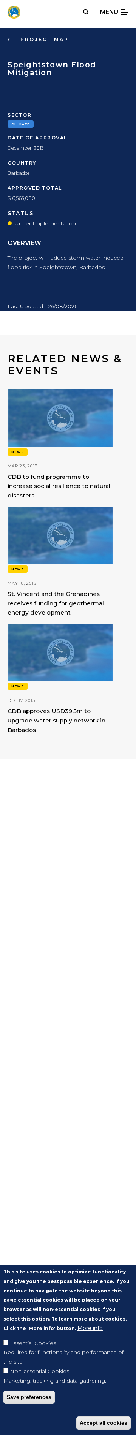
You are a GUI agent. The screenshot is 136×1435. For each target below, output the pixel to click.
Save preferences (29, 1397)
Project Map (43, 39)
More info (90, 1328)
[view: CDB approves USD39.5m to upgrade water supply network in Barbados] (60, 679)
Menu (110, 12)
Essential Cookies (33, 1343)
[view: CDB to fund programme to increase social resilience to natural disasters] (60, 445)
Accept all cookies (103, 1423)
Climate (20, 124)
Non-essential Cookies (39, 1371)
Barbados (18, 173)
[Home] (14, 12)
